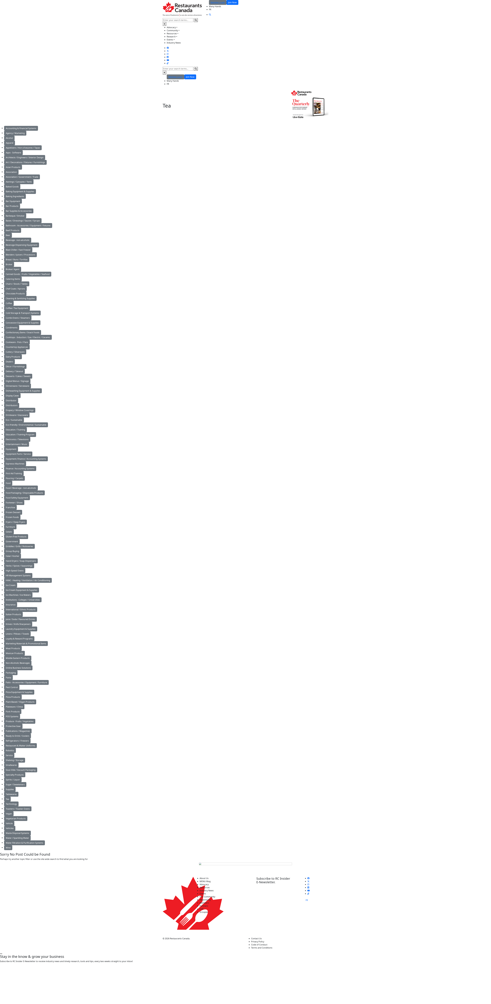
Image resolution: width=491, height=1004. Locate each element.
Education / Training (15, 429)
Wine (8, 847)
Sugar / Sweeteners (15, 784)
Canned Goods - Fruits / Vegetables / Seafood (28, 274)
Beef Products (12, 230)
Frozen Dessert (13, 512)
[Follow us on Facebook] (168, 47)
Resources (172, 33)
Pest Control (12, 687)
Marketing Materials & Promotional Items (26, 643)
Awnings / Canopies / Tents (19, 181)
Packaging (11, 672)
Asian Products (13, 167)
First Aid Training (14, 473)
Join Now (232, 2)
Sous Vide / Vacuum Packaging (21, 770)
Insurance (10, 604)
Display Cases (12, 395)
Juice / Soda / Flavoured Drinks (20, 619)
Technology (11, 804)
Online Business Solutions (18, 667)
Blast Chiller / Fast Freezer (18, 249)
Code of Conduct (259, 944)
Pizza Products (13, 697)
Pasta (8, 677)
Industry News (174, 42)
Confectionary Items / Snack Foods (22, 332)
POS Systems (12, 716)
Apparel (9, 142)
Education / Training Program (20, 434)
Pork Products (13, 711)
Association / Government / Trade (22, 176)
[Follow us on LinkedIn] (168, 57)
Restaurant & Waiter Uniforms (20, 745)
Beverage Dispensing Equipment (21, 245)
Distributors (12, 405)
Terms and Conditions (261, 947)
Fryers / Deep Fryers (15, 522)
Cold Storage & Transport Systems (22, 313)
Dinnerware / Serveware (17, 386)
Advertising (205, 899)
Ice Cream (10, 585)
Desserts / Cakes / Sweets (18, 376)
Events (170, 39)
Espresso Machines (15, 463)
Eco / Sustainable (14, 420)
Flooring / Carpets (14, 478)
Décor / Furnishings (15, 366)
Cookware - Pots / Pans (17, 342)
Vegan (9, 813)
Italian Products (13, 614)
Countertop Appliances (17, 347)
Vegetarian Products (16, 818)
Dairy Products (13, 356)
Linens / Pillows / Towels (17, 633)
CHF (201, 909)
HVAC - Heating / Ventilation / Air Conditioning (28, 580)
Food (8, 483)
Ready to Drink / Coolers (17, 735)
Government (12, 541)
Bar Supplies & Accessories (19, 211)
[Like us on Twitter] (168, 51)
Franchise (10, 507)
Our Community (207, 896)
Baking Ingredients (15, 196)
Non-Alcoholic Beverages (18, 663)
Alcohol (9, 138)
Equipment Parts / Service (18, 454)
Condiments (12, 327)
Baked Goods (12, 186)
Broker (9, 264)
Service (9, 755)
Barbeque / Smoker (15, 215)
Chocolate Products (15, 293)
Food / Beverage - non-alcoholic (21, 488)
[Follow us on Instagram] (168, 54)
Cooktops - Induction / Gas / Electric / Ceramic (28, 337)
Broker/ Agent (12, 269)
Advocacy (171, 27)
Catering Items (13, 279)
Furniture (10, 526)
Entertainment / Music (16, 444)
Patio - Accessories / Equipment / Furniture (26, 682)
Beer (8, 235)
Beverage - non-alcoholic (18, 240)
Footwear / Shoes (14, 502)
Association (11, 172)
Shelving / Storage (14, 760)
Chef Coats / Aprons (15, 288)
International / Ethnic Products (21, 609)
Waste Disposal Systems (17, 833)
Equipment (11, 449)
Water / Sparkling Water (17, 838)
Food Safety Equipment (17, 497)
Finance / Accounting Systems (20, 468)
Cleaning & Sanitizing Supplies (20, 298)
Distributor (11, 400)
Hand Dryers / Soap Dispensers (21, 560)
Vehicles (10, 828)
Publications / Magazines (18, 731)
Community (172, 30)
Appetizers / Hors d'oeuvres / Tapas (23, 147)
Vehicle (9, 823)
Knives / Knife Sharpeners (18, 624)
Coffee (9, 303)
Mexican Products (14, 653)
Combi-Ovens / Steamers (18, 317)
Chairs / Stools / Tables (17, 283)
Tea (7, 799)
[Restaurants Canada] (182, 8)
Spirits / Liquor (13, 779)
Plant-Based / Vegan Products (20, 701)
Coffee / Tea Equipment (17, 308)
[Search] (196, 20)
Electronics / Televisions (17, 439)
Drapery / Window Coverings (20, 410)
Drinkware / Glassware (17, 415)
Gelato (9, 531)
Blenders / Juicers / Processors (20, 254)
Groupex (204, 912)
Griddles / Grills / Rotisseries (19, 546)
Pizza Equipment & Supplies (19, 692)
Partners (204, 905)
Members (204, 902)
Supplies (10, 789)
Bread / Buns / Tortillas (17, 259)
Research (171, 36)
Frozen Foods (12, 517)
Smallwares (11, 765)
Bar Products (12, 206)
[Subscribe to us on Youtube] (168, 60)
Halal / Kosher (12, 556)
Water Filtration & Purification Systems (24, 842)
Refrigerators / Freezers (17, 740)
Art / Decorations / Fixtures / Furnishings (25, 162)
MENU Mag (205, 881)
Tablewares (11, 794)
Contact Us (256, 938)
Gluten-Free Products (16, 536)
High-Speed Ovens (15, 570)
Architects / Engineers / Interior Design (24, 157)
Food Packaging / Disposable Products (24, 492)
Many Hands (215, 6)
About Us (204, 878)
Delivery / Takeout (14, 371)
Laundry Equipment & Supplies (21, 629)
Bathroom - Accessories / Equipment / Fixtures (28, 225)
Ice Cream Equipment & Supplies (21, 590)
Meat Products (13, 648)
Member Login (218, 2)
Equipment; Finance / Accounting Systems (26, 458)
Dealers (9, 361)
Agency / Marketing (15, 133)
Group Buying (12, 551)
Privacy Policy (257, 941)
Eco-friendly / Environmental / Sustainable (26, 424)
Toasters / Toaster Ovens (18, 808)
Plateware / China (14, 706)
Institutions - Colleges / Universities (23, 599)
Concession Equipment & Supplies (22, 322)
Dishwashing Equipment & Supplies (23, 390)
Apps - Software (13, 152)
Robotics (10, 750)
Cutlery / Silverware (15, 351)
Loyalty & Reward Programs (19, 638)
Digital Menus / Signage (17, 381)
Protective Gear (13, 726)
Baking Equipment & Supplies (20, 191)
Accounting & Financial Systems (21, 128)
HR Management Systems (18, 575)
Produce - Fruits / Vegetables (20, 721)
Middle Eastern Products (18, 658)
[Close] (164, 24)
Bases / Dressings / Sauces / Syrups (23, 220)
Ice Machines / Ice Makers (18, 595)
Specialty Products (15, 774)
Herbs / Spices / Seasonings (19, 565)
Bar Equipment (13, 201)
